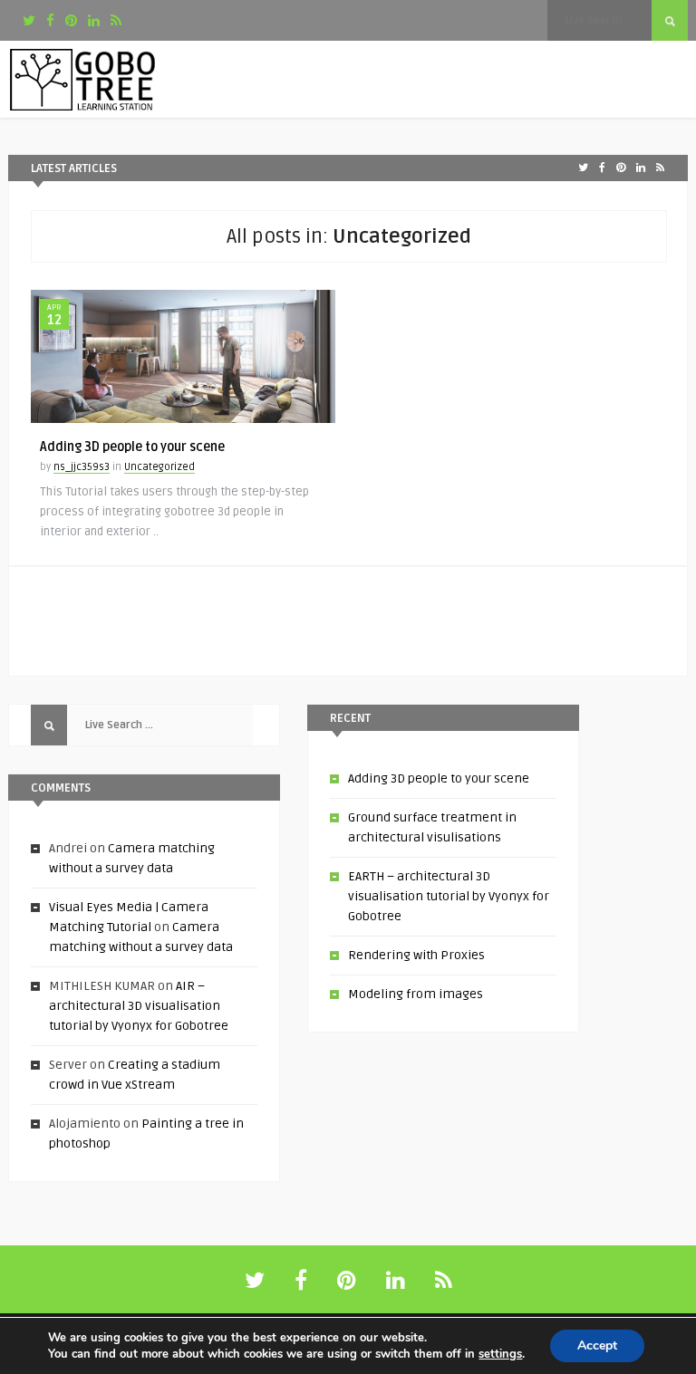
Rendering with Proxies (416, 955)
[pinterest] (71, 21)
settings (500, 1354)
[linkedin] (93, 21)
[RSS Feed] (116, 21)
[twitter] (29, 21)
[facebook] (50, 21)
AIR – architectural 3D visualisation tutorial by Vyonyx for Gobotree (138, 1005)
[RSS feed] (443, 1281)
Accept (597, 1345)
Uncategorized (159, 467)
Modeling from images (415, 994)
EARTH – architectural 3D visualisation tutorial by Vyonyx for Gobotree (448, 896)
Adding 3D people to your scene (132, 447)
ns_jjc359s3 (81, 467)
